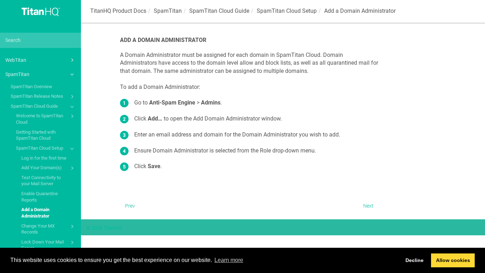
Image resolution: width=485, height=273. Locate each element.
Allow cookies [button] (453, 260)
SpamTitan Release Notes (37, 96)
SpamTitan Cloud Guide (34, 106)
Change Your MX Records (38, 229)
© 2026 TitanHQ (104, 228)
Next (368, 206)
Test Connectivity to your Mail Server (41, 181)
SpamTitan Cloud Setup (39, 148)
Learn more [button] (228, 260)
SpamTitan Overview (31, 86)
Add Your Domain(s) (41, 167)
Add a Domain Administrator (35, 213)
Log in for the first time (43, 158)
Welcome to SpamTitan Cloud (39, 119)
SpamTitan (17, 74)
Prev (130, 206)
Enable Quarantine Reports (39, 197)
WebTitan (15, 60)
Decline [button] (414, 260)
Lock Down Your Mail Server (42, 245)
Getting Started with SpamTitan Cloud (36, 135)
